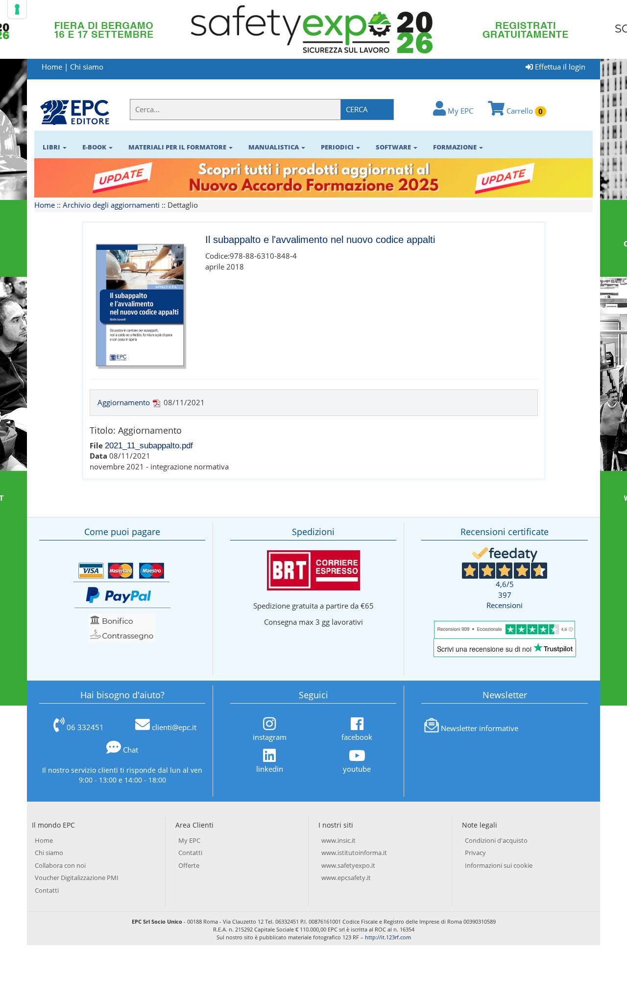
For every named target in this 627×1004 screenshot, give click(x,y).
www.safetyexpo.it (348, 865)
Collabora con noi (60, 865)
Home (52, 67)
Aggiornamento (123, 402)
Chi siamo (86, 67)
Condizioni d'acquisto (496, 840)
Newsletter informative (479, 728)
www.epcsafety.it (346, 877)
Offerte (188, 865)
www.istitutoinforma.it (354, 852)
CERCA (357, 109)
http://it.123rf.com (388, 937)
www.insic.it (338, 840)
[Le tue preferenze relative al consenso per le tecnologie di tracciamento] (17, 9)
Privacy (475, 852)
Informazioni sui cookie (498, 865)
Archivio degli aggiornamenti (111, 205)
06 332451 (85, 727)
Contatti (47, 890)
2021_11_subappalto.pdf (149, 445)
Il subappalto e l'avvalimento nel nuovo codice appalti (320, 239)
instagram (270, 736)
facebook (356, 736)
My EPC (459, 111)
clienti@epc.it (174, 727)
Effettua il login (559, 67)
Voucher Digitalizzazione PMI (77, 877)
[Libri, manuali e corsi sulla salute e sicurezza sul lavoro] (74, 112)
